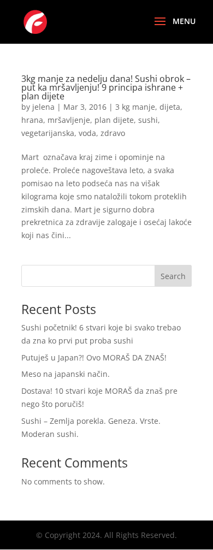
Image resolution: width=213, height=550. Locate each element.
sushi (148, 120)
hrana (32, 120)
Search (173, 276)
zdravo (112, 133)
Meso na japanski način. (65, 374)
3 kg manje (135, 107)
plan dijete (114, 120)
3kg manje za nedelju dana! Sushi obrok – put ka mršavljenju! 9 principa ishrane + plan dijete (106, 87)
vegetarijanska (47, 133)
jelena (43, 107)
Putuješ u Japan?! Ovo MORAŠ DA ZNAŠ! (94, 357)
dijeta (169, 107)
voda (87, 133)
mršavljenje (69, 120)
